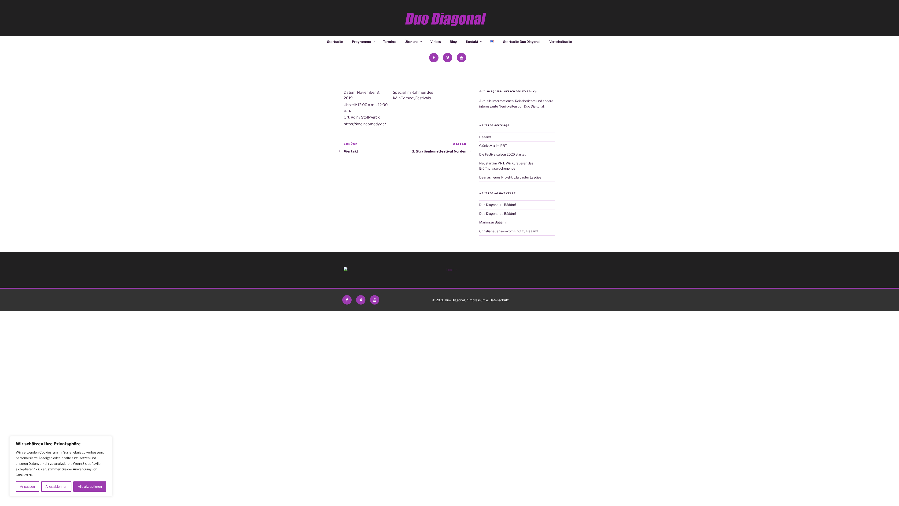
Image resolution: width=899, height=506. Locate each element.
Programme (361, 42)
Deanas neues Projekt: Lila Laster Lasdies (510, 177)
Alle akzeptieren (90, 486)
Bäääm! (485, 137)
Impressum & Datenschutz (488, 300)
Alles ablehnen (56, 486)
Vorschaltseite (560, 42)
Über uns (411, 42)
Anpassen (27, 486)
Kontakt (472, 42)
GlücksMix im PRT (493, 146)
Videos (435, 42)
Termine (389, 42)
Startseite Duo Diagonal (521, 42)
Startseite (335, 42)
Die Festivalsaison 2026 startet (502, 154)
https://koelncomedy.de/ (365, 124)
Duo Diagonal (489, 205)
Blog (453, 42)
